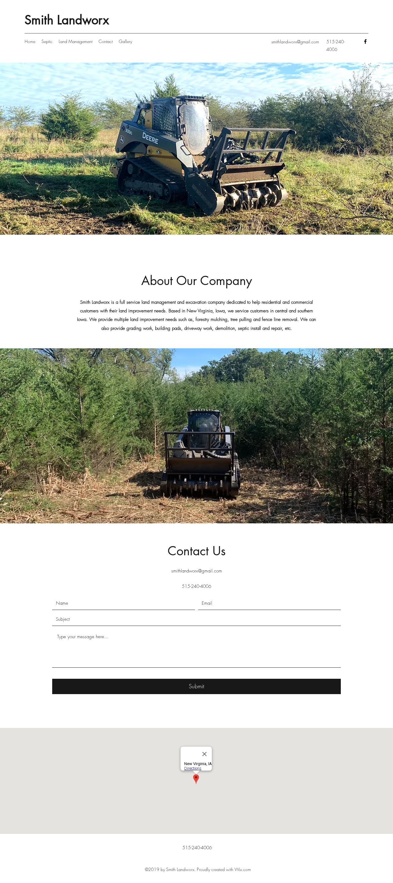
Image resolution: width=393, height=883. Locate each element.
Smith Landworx (67, 20)
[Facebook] (365, 41)
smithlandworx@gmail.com (295, 42)
